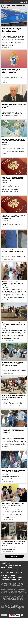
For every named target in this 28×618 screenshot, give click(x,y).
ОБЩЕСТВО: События (7, 155)
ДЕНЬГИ (4, 117)
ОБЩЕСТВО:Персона (7, 448)
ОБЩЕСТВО (4, 82)
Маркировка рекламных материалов (11, 577)
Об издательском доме (7, 565)
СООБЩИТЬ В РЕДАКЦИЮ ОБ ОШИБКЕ (11, 579)
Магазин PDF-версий (7, 567)
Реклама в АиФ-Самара (7, 571)
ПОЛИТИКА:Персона (7, 47)
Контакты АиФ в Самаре (8, 575)
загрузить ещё (14, 556)
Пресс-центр (18, 565)
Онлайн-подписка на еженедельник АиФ (12, 569)
